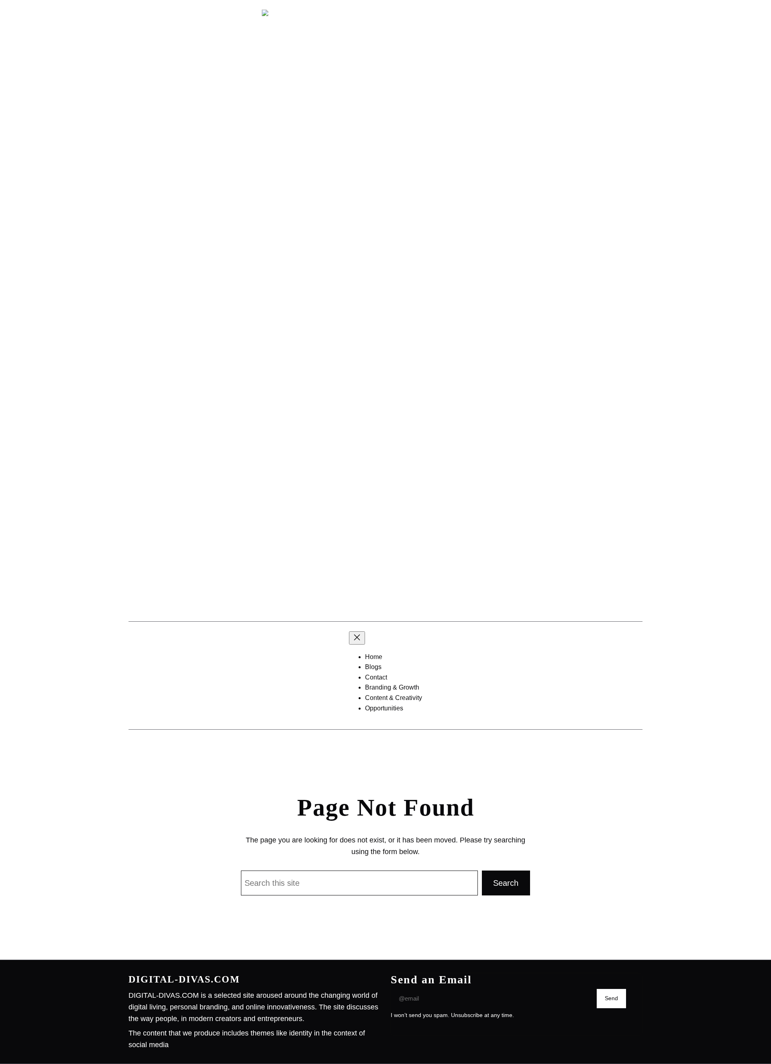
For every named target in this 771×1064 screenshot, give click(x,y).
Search (505, 883)
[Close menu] (357, 638)
